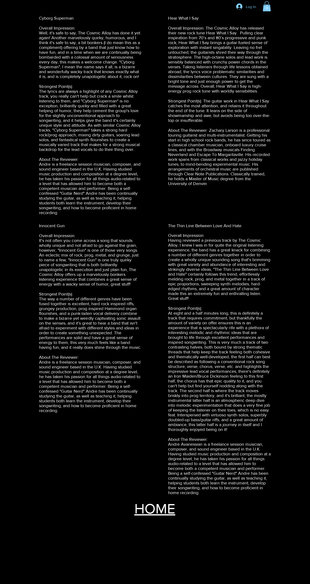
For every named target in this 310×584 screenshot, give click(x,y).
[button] (267, 6)
